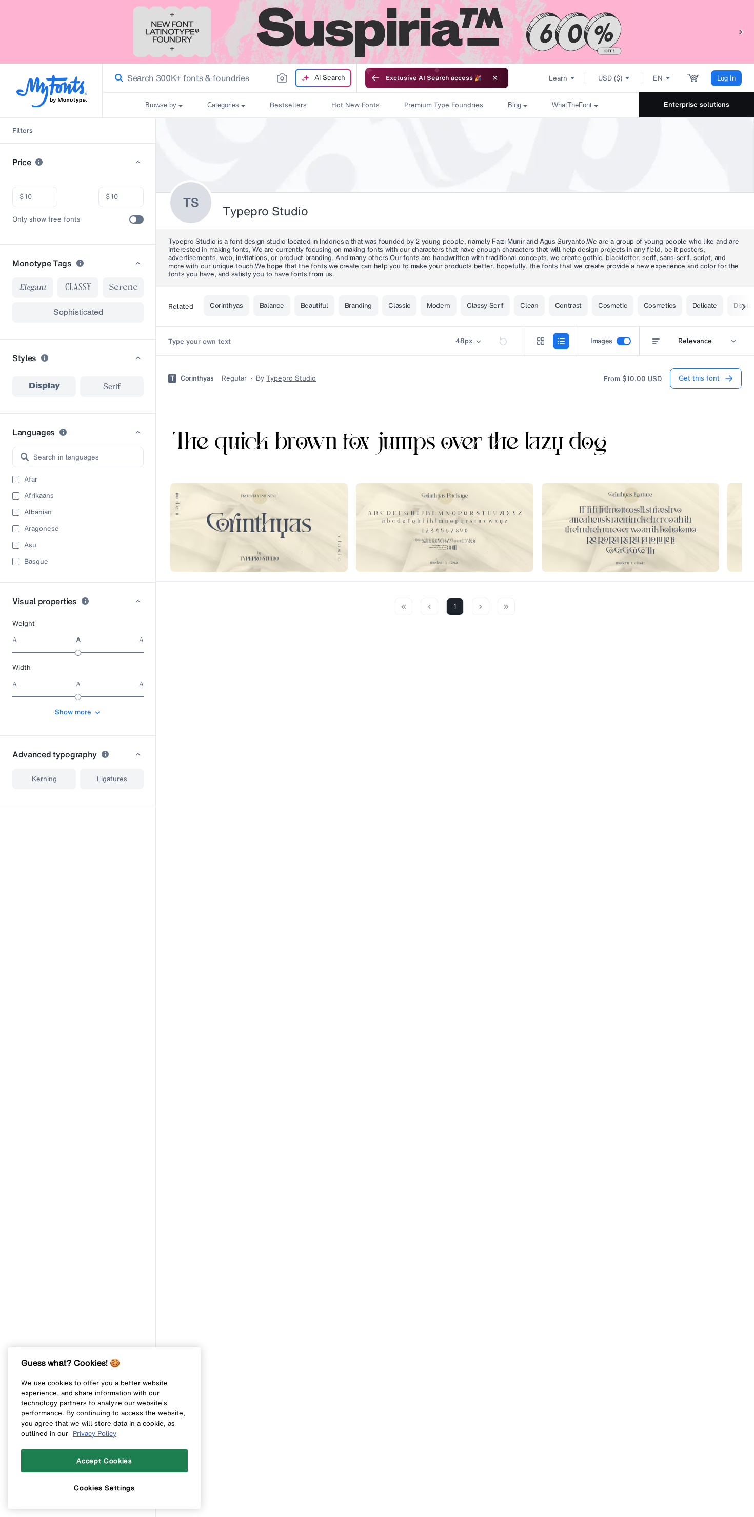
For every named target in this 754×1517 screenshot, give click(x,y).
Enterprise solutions (696, 104)
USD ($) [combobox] (610, 78)
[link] (117, 78)
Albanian (38, 512)
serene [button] (123, 287)
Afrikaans (39, 496)
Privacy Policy (94, 1433)
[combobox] (230, 78)
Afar (30, 479)
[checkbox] (136, 219)
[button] (741, 31)
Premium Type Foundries (443, 105)
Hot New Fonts (355, 105)
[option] (44, 386)
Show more (73, 712)
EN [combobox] (658, 78)
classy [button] (78, 288)
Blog (514, 105)
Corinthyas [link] (197, 378)
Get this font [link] (699, 378)
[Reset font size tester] (503, 341)
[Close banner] (495, 78)
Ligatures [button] (112, 779)
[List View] (561, 341)
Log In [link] (726, 78)
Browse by (160, 105)
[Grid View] (540, 341)
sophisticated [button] (78, 312)
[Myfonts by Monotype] (51, 91)
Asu (30, 545)
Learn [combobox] (558, 78)
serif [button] (112, 386)
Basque (36, 561)
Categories (223, 105)
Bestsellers (288, 105)
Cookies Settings (104, 1488)
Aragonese (41, 529)
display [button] (44, 387)
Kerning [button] (44, 779)
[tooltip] (39, 162)
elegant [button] (33, 288)
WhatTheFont (572, 105)
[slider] (78, 653)
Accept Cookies (104, 1460)
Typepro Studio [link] (291, 378)
